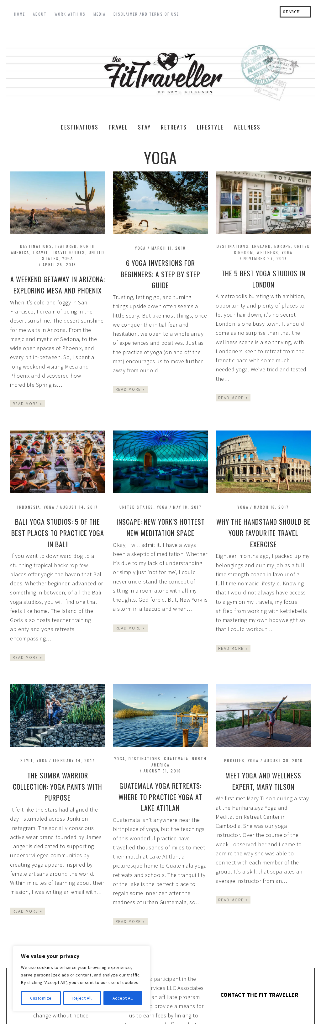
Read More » (27, 403)
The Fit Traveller (160, 70)
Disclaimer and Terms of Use (146, 14)
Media (99, 14)
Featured (66, 246)
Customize (41, 998)
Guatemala (176, 758)
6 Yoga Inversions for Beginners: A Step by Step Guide (160, 274)
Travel (40, 252)
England (261, 246)
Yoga (67, 258)
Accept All (123, 998)
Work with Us (70, 14)
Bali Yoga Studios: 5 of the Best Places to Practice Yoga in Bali (57, 533)
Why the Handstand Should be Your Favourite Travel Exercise (263, 533)
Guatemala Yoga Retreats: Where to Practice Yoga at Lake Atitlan (160, 797)
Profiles (234, 760)
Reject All (82, 998)
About (40, 14)
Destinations (36, 246)
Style (26, 760)
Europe (282, 246)
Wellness (267, 252)
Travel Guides (68, 252)
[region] (81, 978)
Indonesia (28, 507)
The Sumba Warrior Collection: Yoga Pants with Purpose (57, 786)
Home (19, 14)
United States (136, 507)
